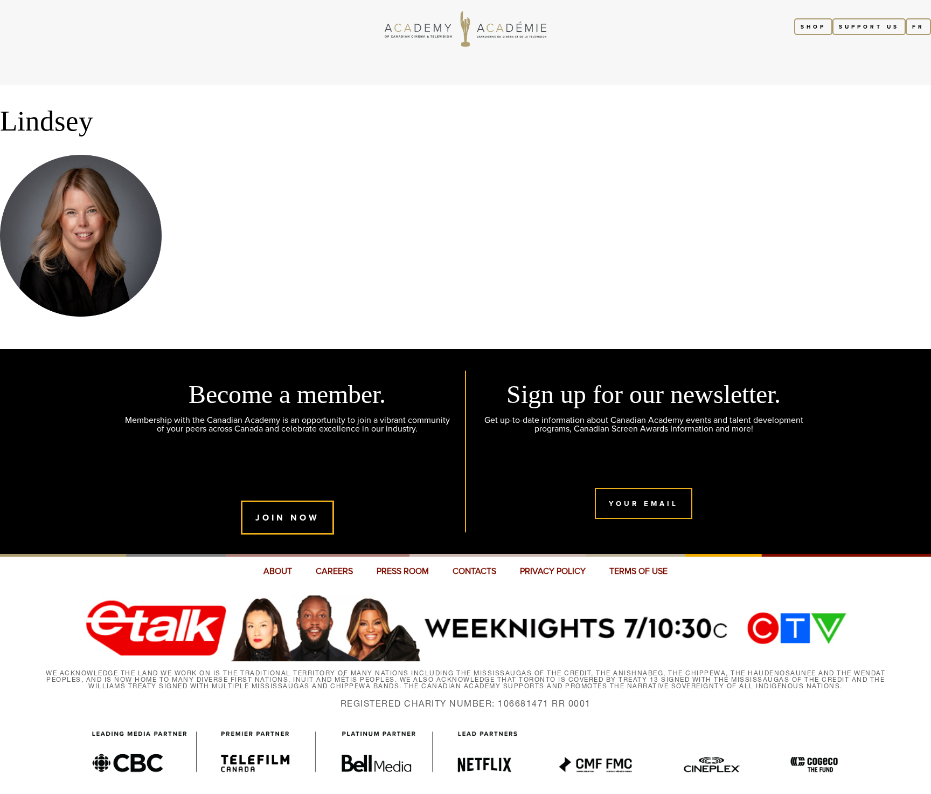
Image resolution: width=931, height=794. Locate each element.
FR (918, 27)
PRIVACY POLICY (553, 571)
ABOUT (277, 571)
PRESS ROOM (403, 571)
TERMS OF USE (638, 571)
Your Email (643, 503)
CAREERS (334, 571)
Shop (813, 27)
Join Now (287, 517)
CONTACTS (474, 571)
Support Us (869, 27)
